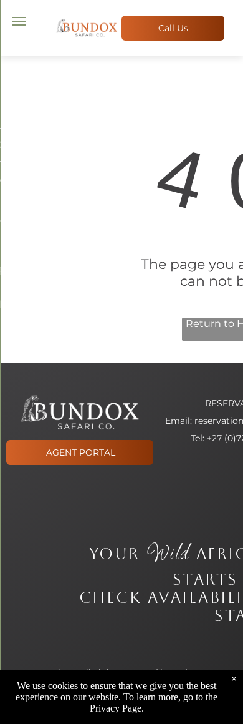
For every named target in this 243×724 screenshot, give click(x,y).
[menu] (18, 21)
